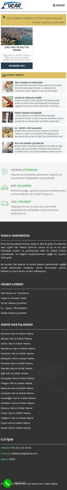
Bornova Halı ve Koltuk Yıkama (17, 333)
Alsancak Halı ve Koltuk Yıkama (17, 388)
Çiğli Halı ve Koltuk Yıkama (14, 373)
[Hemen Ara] (7, 483)
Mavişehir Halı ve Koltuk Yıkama (17, 358)
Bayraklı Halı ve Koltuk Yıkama (16, 368)
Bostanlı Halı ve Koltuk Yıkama (17, 363)
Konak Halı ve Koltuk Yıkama (16, 427)
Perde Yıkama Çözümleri (14, 303)
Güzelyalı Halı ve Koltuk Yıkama (17, 393)
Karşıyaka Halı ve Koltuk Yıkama (17, 378)
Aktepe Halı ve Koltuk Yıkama (16, 338)
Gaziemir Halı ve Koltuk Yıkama (17, 353)
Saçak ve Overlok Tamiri (13, 298)
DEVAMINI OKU (17, 65)
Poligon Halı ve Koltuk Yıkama (16, 383)
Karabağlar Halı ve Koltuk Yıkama (18, 398)
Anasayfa (36, 22)
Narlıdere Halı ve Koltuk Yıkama (17, 403)
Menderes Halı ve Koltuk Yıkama (18, 348)
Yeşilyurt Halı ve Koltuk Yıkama (17, 417)
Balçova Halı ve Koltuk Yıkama (16, 408)
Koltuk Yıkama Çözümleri (14, 312)
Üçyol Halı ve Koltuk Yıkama (15, 422)
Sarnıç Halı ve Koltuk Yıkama (15, 343)
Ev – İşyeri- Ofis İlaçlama (14, 308)
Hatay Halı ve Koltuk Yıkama (16, 412)
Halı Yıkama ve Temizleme (15, 293)
